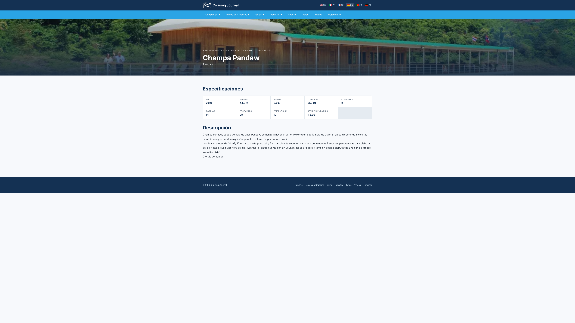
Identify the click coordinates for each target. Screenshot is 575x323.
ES (351, 5)
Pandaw (248, 50)
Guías (258, 14)
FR (342, 5)
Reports (292, 14)
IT (334, 5)
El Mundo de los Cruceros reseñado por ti (222, 50)
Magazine (333, 14)
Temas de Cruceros (236, 14)
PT (360, 5)
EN (324, 5)
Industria (275, 14)
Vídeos (318, 14)
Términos (367, 185)
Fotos (305, 14)
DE (370, 5)
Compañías (211, 14)
